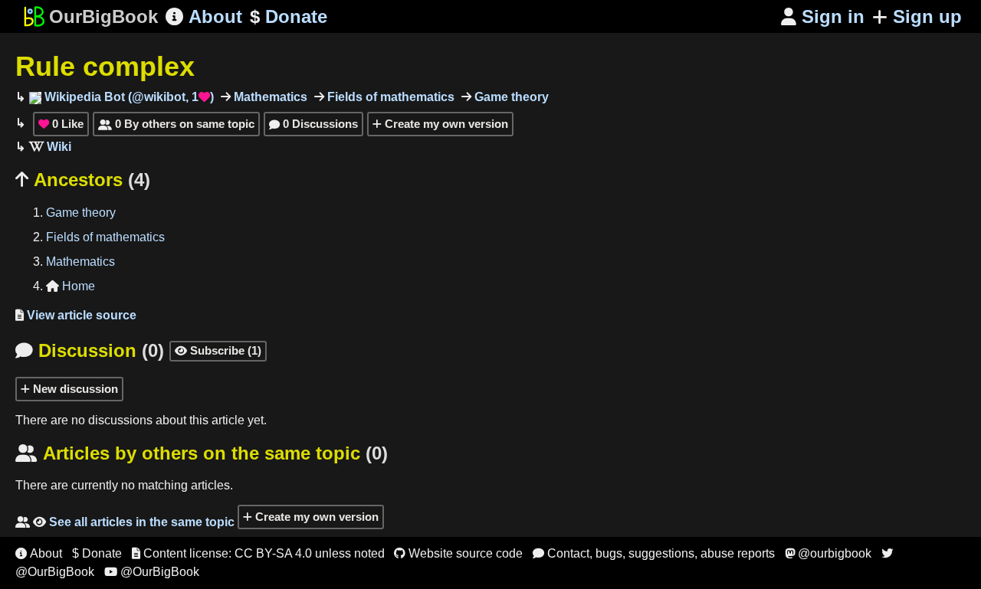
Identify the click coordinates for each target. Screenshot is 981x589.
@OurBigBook (151, 571)
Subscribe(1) (218, 350)
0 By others (176, 123)
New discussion (74, 388)
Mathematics (269, 96)
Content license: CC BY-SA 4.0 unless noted (258, 553)
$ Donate (97, 553)
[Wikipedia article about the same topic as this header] (50, 146)
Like (61, 123)
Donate (288, 16)
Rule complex (105, 66)
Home (70, 286)
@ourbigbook (828, 553)
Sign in (823, 16)
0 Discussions (313, 123)
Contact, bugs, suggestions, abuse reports (654, 553)
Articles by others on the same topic (201, 453)
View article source (75, 315)
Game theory (510, 96)
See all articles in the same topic (125, 521)
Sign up (927, 16)
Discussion (89, 350)
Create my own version (445, 123)
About (204, 16)
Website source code (458, 553)
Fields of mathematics (389, 96)
